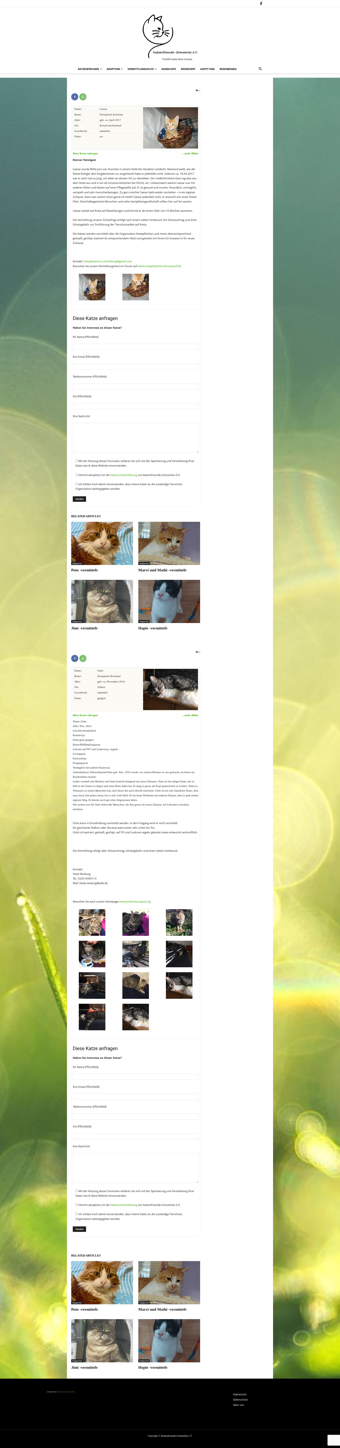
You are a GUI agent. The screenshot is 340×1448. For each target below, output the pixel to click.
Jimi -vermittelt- (84, 628)
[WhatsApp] (82, 96)
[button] (260, 69)
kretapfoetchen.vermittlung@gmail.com (108, 261)
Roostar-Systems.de (66, 1391)
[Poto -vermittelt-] (102, 543)
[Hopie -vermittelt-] (169, 601)
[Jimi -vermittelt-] (102, 601)
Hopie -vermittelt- (153, 628)
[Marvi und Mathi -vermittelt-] (169, 543)
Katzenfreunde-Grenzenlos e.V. (176, 1436)
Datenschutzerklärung (123, 475)
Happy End (76, 563)
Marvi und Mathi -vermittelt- (162, 570)
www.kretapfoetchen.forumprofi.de (159, 266)
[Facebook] (261, 3)
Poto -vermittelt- (84, 570)
